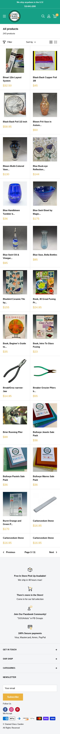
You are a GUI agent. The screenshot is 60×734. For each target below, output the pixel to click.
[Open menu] (4, 16)
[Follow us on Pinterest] (17, 709)
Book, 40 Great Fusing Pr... (44, 301)
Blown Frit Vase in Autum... (42, 123)
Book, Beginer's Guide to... (14, 345)
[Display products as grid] (51, 42)
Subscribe (13, 697)
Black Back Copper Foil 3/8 (45, 79)
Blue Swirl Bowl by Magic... (42, 212)
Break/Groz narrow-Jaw (13, 389)
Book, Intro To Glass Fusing (43, 345)
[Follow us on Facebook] (5, 709)
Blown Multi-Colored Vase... (13, 168)
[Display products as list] (55, 42)
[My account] (48, 16)
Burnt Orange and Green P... (12, 522)
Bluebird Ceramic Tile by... (14, 301)
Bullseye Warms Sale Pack (43, 478)
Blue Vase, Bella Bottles (45, 254)
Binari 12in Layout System (12, 79)
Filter (9, 42)
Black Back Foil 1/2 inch (15, 121)
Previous (10, 552)
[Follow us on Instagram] (11, 709)
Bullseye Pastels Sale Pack (14, 478)
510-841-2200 (30, 6)
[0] (55, 16)
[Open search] (43, 16)
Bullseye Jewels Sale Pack (43, 434)
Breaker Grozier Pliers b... (44, 389)
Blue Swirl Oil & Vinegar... (11, 256)
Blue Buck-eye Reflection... (40, 168)
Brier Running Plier (13, 432)
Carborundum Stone (43, 521)
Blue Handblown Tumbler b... (11, 212)
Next (51, 552)
